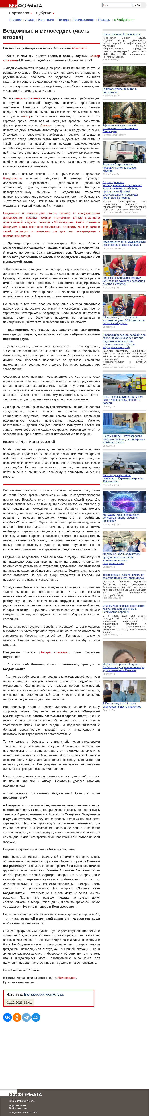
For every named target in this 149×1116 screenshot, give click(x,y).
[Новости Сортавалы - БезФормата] (22, 4)
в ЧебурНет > (124, 20)
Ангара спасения (28, 98)
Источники (46, 20)
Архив (30, 20)
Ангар (27, 116)
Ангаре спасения (54, 652)
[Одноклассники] (17, 1017)
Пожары (104, 20)
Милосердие (66, 978)
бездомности (12, 178)
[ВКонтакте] (7, 1017)
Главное (15, 20)
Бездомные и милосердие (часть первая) (36, 213)
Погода (63, 20)
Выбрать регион (18, 1108)
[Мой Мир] (35, 1017)
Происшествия (83, 20)
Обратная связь (17, 1105)
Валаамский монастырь (44, 994)
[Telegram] (26, 1017)
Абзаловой (79, 48)
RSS (35, 1112)
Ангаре (45, 125)
